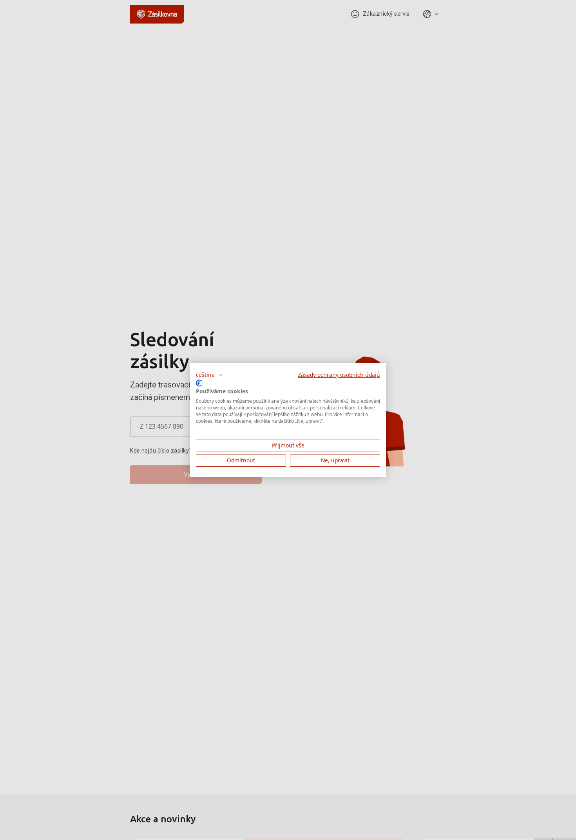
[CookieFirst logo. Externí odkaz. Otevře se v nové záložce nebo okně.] (199, 383)
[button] (209, 375)
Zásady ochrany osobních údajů (339, 374)
